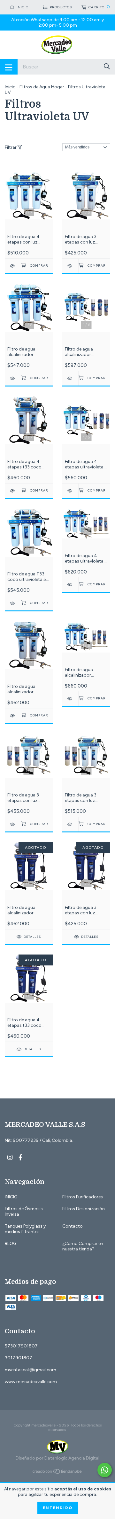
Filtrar (11, 147)
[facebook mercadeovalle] (20, 1157)
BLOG (10, 1243)
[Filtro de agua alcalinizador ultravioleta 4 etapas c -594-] (13, 715)
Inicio (10, 87)
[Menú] (9, 67)
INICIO (11, 1197)
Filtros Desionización (83, 1209)
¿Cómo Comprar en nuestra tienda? (82, 1246)
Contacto (72, 1226)
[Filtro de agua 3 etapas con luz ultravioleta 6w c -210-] (70, 266)
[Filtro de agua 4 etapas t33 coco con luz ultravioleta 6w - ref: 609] (13, 491)
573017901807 (21, 1346)
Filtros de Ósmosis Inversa (24, 1211)
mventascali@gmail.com (30, 1369)
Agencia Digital (83, 1458)
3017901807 (18, 1358)
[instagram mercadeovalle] (10, 1157)
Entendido (58, 1508)
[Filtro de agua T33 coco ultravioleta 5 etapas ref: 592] (13, 603)
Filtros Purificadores (82, 1197)
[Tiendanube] (57, 1473)
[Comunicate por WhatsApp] (104, 1470)
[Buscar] (106, 66)
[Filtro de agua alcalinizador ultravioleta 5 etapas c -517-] (13, 378)
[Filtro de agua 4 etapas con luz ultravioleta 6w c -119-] (13, 266)
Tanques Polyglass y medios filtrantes (25, 1228)
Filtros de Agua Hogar (41, 87)
